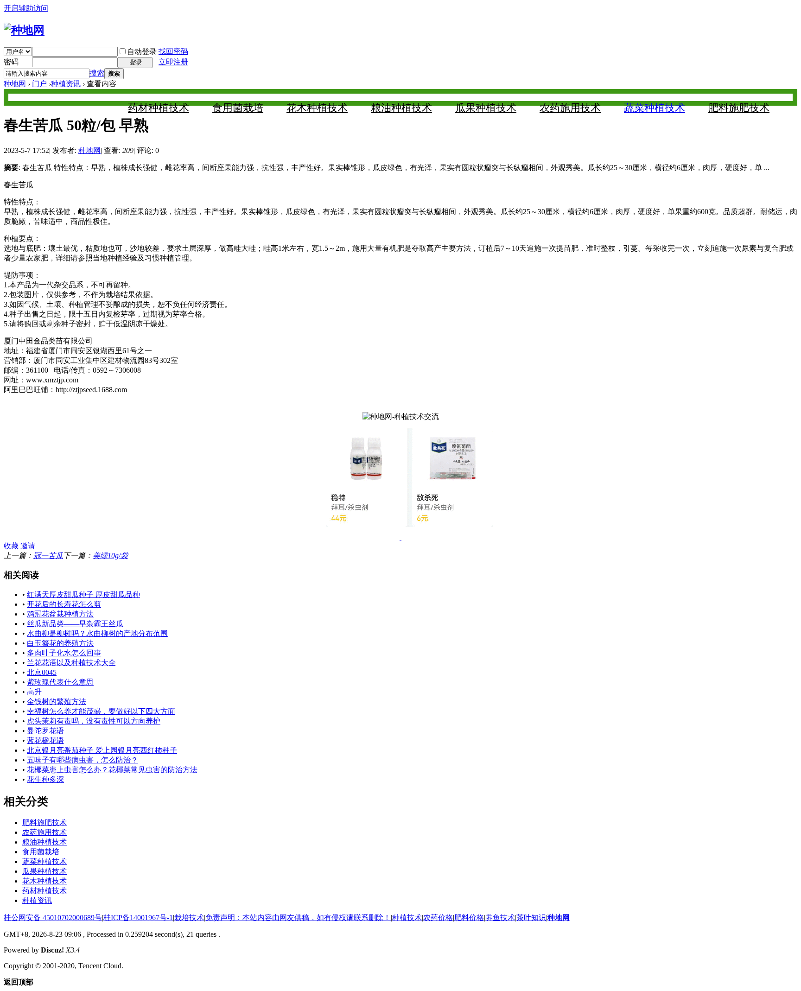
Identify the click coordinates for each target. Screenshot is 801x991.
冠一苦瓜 (48, 555)
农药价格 (438, 917)
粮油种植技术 (401, 108)
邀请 (27, 546)
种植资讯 (66, 84)
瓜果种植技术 (485, 108)
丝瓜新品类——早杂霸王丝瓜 (75, 624)
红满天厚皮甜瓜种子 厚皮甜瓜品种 (83, 594)
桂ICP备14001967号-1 (138, 917)
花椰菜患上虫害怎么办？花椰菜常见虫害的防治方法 (112, 770)
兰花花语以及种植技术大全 (71, 663)
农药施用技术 (570, 108)
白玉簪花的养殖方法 (60, 643)
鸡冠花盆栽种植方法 (60, 614)
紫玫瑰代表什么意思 (60, 682)
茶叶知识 (531, 917)
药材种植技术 (158, 108)
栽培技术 (189, 917)
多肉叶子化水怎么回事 (64, 653)
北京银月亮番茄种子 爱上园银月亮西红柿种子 (102, 750)
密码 (11, 62)
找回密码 (173, 51)
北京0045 (42, 672)
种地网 (15, 84)
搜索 (96, 73)
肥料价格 (469, 917)
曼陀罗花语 (45, 731)
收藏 (11, 546)
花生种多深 (45, 779)
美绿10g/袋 (110, 555)
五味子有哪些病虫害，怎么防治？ (82, 760)
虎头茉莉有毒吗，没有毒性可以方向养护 (93, 721)
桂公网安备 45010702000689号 (53, 917)
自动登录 (142, 52)
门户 (39, 84)
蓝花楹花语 (45, 740)
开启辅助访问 (26, 8)
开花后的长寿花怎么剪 (64, 604)
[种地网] (24, 30)
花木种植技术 (317, 108)
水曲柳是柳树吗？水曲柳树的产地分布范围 (97, 633)
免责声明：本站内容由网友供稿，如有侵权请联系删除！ (298, 917)
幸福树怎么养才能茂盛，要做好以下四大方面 (101, 711)
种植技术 (407, 917)
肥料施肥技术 (738, 108)
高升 (34, 692)
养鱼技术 (500, 917)
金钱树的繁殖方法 (56, 701)
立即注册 (173, 62)
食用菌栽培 (237, 108)
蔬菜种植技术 (654, 108)
